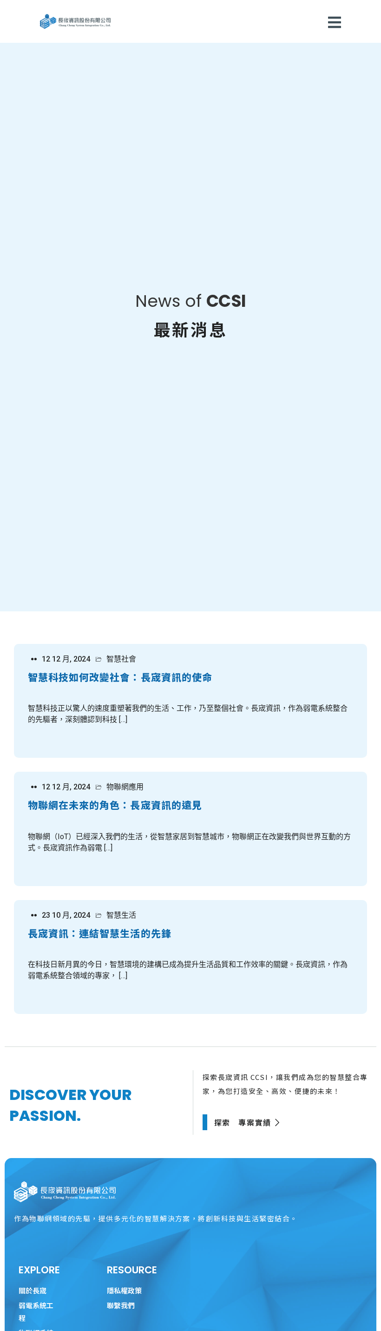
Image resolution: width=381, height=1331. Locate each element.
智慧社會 (121, 659)
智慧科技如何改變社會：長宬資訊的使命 (120, 677)
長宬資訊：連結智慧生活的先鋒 (99, 933)
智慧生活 (121, 915)
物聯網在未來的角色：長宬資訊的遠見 (115, 805)
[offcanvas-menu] (334, 22)
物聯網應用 (125, 787)
